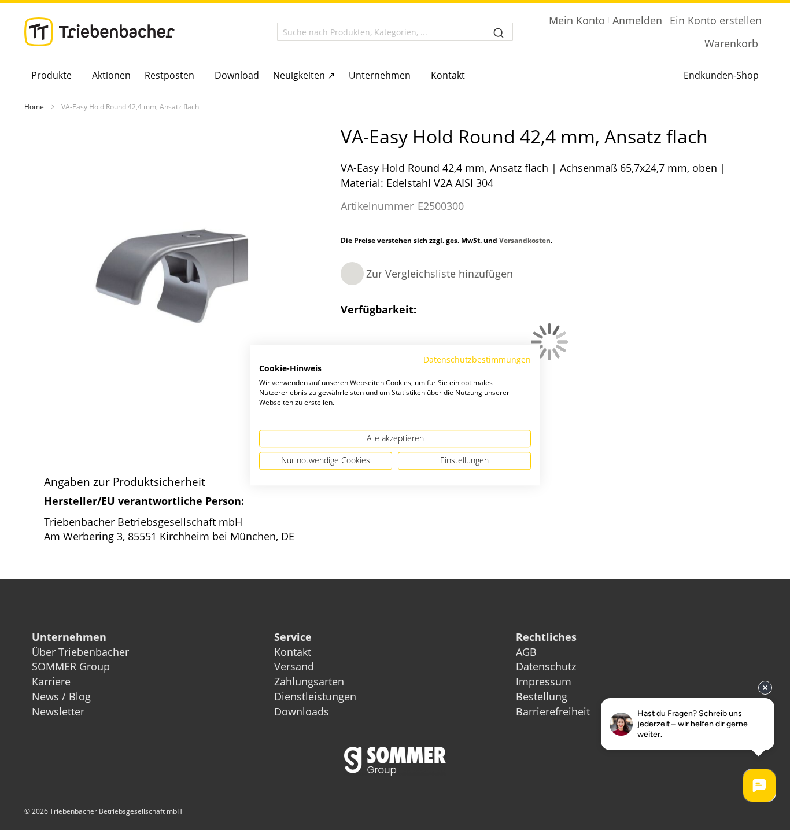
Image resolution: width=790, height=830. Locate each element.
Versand (294, 666)
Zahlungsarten (309, 681)
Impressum (543, 681)
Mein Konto (577, 20)
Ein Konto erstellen (716, 20)
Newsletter (58, 711)
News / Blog (61, 696)
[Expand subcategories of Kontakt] (468, 76)
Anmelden (637, 20)
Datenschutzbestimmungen (477, 359)
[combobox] (394, 32)
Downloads (301, 711)
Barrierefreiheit (554, 711)
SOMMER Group (71, 666)
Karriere (51, 681)
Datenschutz (546, 666)
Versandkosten (525, 240)
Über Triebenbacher (80, 652)
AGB (526, 652)
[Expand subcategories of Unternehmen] (414, 76)
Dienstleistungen (315, 696)
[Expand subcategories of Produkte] (75, 76)
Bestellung (541, 696)
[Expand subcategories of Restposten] (197, 76)
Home (34, 107)
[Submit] (498, 32)
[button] (427, 273)
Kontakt (292, 652)
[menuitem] (54, 75)
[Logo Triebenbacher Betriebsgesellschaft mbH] (99, 31)
